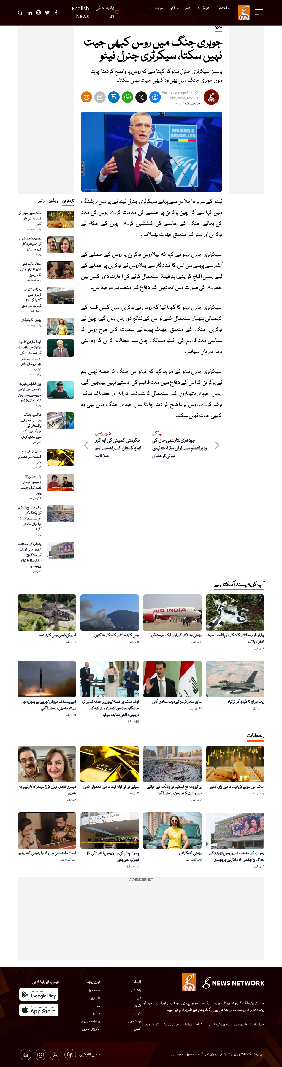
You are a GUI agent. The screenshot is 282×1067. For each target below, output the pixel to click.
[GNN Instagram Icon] (38, 12)
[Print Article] (86, 96)
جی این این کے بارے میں (249, 1024)
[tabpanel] (46, 392)
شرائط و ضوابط (193, 1024)
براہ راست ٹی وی (90, 1021)
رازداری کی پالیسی (218, 1024)
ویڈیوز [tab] (53, 201)
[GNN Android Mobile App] (39, 994)
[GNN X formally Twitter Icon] (47, 12)
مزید (159, 8)
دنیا (138, 998)
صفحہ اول (94, 990)
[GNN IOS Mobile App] (39, 1009)
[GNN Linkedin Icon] (30, 12)
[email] (100, 98)
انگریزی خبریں (91, 1029)
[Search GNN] (20, 12)
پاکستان (136, 990)
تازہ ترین (95, 998)
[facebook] (155, 98)
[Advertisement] (246, 111)
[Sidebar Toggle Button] (259, 11)
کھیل (137, 1013)
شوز (98, 1005)
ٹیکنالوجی (134, 1021)
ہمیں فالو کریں (89, 1055)
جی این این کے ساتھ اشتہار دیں (160, 1024)
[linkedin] (114, 98)
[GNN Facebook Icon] (56, 12)
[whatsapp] (127, 98)
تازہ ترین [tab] (68, 201)
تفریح (137, 1005)
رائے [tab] (41, 201)
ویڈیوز (96, 1013)
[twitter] (141, 98)
